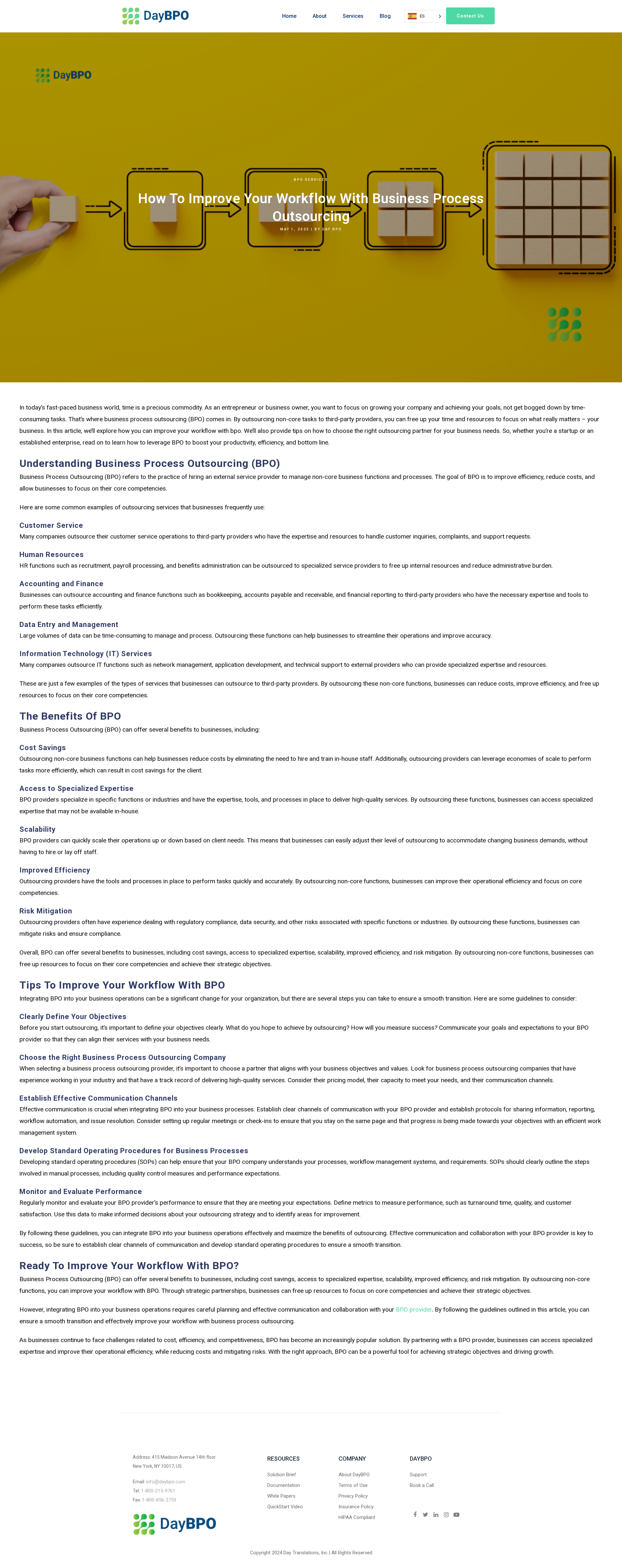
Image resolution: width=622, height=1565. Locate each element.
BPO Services (311, 179)
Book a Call (422, 1485)
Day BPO (332, 229)
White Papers (281, 1496)
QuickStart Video (285, 1506)
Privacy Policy (353, 1496)
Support (418, 1474)
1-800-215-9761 (158, 1491)
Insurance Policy (356, 1506)
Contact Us (470, 15)
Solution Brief (281, 1474)
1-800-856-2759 (159, 1500)
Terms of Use (353, 1485)
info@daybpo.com (165, 1482)
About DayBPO (354, 1474)
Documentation (283, 1485)
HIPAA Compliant (357, 1517)
